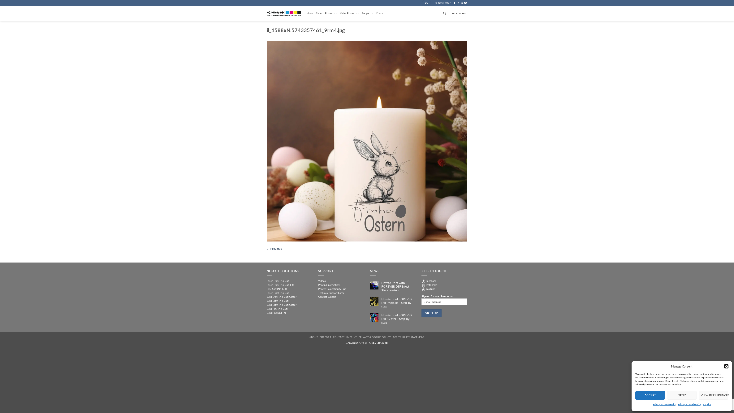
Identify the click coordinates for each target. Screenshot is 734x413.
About (319, 13)
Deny (682, 395)
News (310, 13)
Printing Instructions (329, 284)
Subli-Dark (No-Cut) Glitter (281, 296)
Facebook (431, 280)
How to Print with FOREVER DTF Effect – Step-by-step (396, 286)
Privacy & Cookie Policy (664, 404)
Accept (650, 395)
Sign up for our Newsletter (437, 296)
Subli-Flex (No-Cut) (277, 308)
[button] (726, 366)
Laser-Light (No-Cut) (278, 292)
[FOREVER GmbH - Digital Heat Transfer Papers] (284, 13)
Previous (274, 248)
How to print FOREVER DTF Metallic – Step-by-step (396, 302)
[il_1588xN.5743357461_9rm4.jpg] (367, 140)
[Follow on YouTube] (465, 3)
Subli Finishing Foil (276, 312)
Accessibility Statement (409, 337)
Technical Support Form (331, 292)
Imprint (707, 404)
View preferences (714, 395)
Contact (380, 13)
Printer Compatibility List (332, 288)
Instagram (431, 284)
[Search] (444, 13)
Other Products (348, 13)
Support (366, 13)
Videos (322, 280)
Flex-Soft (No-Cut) (277, 288)
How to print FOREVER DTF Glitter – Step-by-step (396, 318)
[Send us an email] (462, 3)
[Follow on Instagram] (458, 3)
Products (330, 13)
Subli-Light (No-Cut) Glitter (281, 304)
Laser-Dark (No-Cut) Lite (280, 284)
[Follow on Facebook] (454, 3)
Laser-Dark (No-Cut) (278, 280)
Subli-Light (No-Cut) (278, 300)
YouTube (430, 288)
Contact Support (327, 296)
